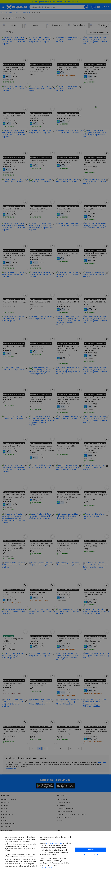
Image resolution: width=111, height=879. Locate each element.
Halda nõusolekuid (89, 855)
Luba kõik (89, 850)
